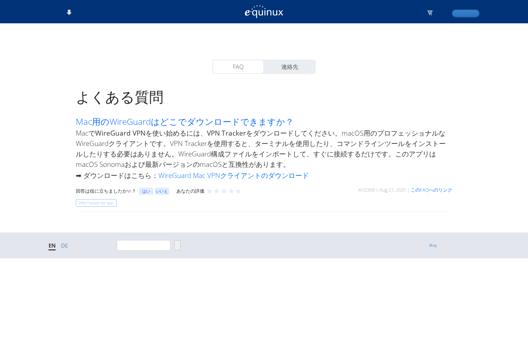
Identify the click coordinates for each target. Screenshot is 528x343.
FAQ (238, 67)
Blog (432, 245)
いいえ (162, 191)
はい (146, 191)
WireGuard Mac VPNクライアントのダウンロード (233, 175)
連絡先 (289, 67)
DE (64, 245)
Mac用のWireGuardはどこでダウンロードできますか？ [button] (185, 121)
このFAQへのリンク (431, 190)
